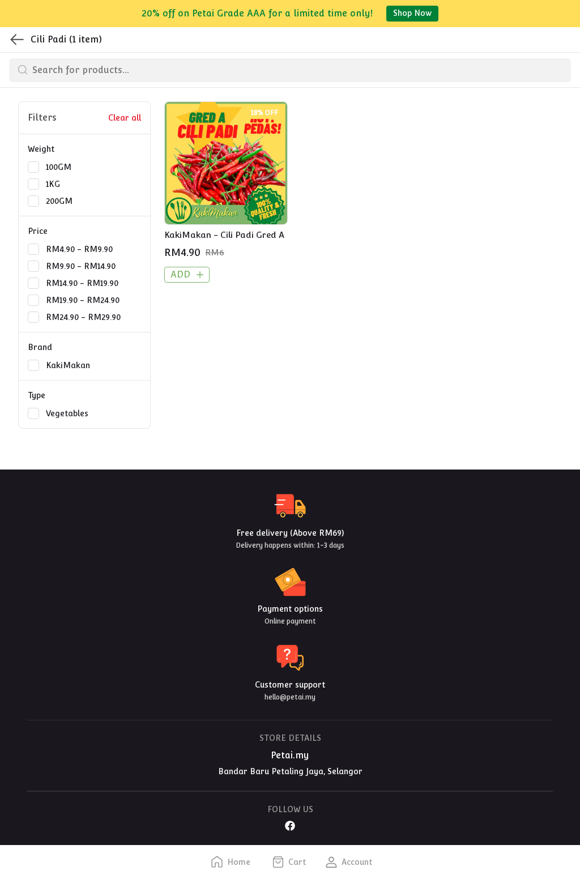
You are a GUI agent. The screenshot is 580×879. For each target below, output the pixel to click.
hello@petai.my (290, 697)
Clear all (124, 117)
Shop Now (412, 13)
